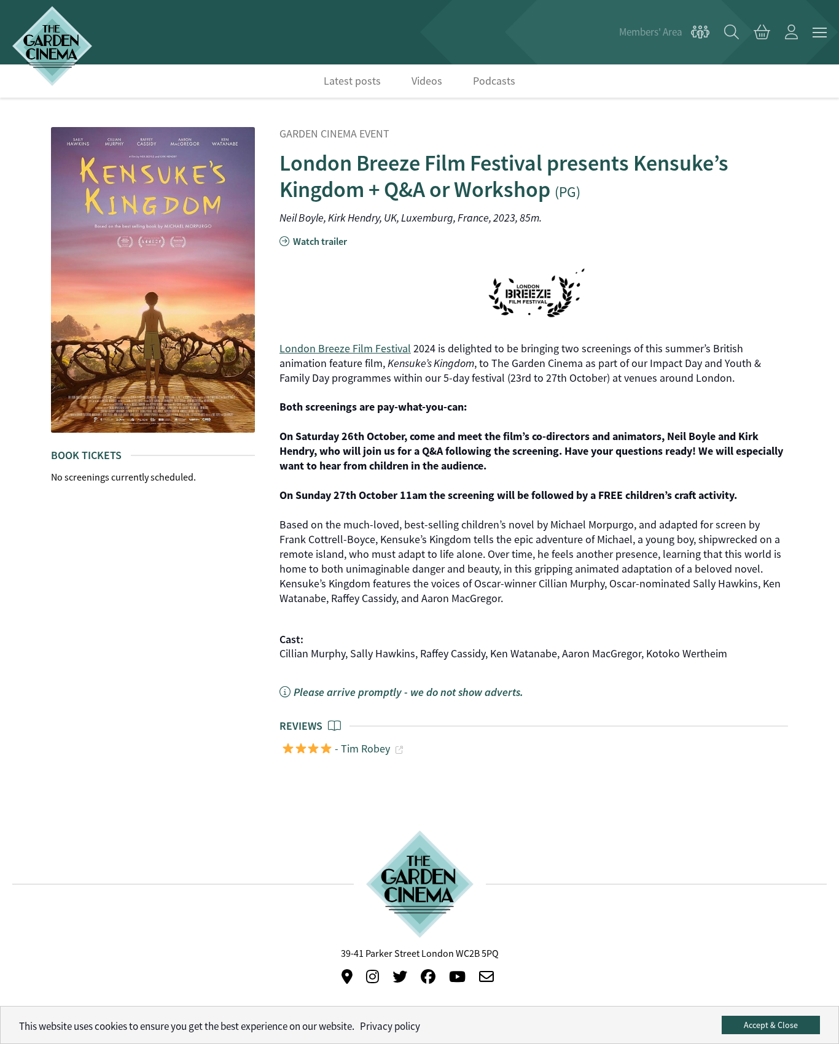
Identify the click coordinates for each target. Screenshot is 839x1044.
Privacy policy (390, 1026)
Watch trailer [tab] (319, 241)
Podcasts (494, 81)
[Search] (731, 32)
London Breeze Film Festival (345, 348)
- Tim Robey (361, 749)
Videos (427, 81)
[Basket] (762, 32)
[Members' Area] (664, 32)
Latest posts (352, 81)
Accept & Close (771, 1024)
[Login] (791, 32)
